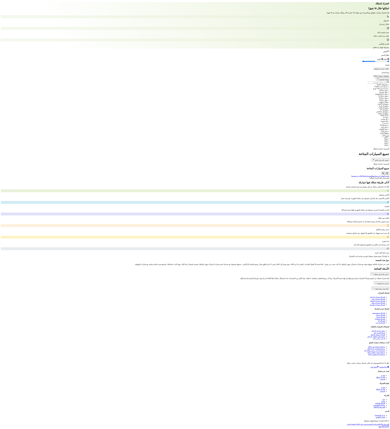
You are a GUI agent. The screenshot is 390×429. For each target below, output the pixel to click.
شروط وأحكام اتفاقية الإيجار (356, 424)
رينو (356, 176)
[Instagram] (388, 427)
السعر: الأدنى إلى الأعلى (381, 160)
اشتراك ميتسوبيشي (378, 313)
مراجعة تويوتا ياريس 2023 (376, 347)
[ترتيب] (383, 173)
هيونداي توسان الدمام (378, 335)
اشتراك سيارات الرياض (377, 297)
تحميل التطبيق (380, 417)
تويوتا (353, 176)
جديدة (382, 69)
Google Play (383, 367)
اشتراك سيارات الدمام (377, 301)
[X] (379, 427)
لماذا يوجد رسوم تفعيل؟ (381, 289)
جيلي (375, 176)
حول (383, 399)
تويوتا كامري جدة (379, 333)
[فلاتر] (387, 173)
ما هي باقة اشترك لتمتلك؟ (381, 274)
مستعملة (376, 69)
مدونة (383, 401)
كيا (361, 176)
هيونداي (368, 176)
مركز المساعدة (380, 415)
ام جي (359, 176)
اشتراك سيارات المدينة (377, 305)
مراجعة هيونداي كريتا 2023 (376, 349)
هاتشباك (386, 76)
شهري (383, 375)
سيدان (380, 76)
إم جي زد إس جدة (379, 338)
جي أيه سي (379, 176)
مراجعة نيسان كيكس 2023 (376, 352)
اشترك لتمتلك (380, 377)
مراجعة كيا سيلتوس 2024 (376, 354)
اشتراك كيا (381, 321)
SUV (375, 76)
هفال (372, 176)
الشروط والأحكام (379, 407)
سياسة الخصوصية (379, 405)
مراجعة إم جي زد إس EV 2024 (375, 350)
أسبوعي (382, 379)
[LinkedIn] (383, 427)
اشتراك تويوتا (380, 317)
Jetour (364, 176)
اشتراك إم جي (380, 323)
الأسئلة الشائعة (380, 403)
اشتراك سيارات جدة (378, 299)
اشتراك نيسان (380, 315)
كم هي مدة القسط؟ (382, 283)
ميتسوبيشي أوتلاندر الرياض (376, 336)
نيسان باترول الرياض (378, 331)
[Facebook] (385, 427)
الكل (387, 69)
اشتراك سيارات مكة (378, 303)
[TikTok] (381, 427)
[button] (195, 85)
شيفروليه (386, 176)
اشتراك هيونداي (380, 319)
